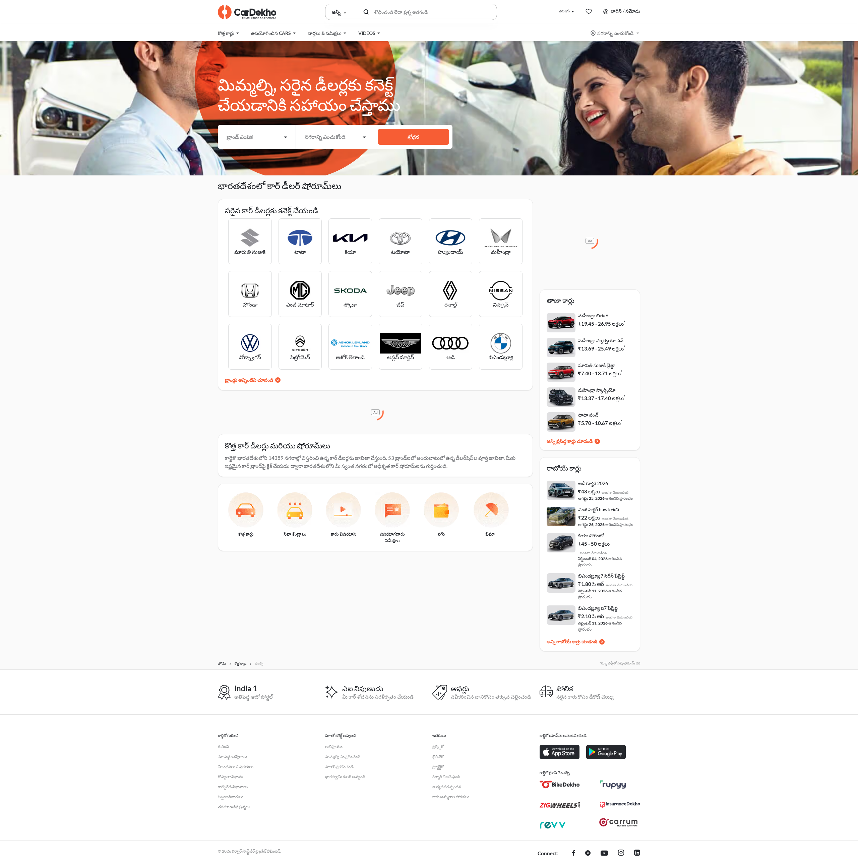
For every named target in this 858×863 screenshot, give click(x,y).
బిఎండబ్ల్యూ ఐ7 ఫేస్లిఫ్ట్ (598, 608)
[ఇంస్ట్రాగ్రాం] (621, 853)
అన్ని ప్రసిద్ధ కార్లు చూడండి (570, 441)
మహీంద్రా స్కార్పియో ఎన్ (600, 340)
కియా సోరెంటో (591, 535)
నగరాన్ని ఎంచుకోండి (615, 33)
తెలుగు (564, 10)
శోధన (413, 137)
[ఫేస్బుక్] (573, 853)
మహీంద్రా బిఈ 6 (593, 315)
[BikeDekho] (560, 784)
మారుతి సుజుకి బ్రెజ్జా (596, 365)
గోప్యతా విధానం (230, 776)
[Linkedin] (637, 853)
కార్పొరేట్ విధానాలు (233, 786)
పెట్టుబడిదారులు (230, 796)
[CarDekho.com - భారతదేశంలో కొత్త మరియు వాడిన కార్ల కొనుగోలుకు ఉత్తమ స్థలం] (247, 12)
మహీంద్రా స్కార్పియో (597, 390)
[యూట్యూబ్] (604, 853)
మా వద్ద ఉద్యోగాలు (232, 756)
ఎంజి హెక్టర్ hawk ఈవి (598, 509)
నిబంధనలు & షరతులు (235, 766)
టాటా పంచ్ (588, 415)
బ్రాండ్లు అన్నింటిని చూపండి (249, 380)
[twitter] (588, 853)
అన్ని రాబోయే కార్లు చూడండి (572, 641)
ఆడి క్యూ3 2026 (593, 483)
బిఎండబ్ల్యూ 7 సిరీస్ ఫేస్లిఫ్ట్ (601, 576)
